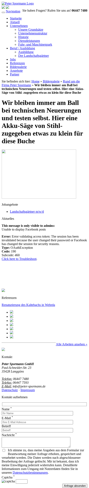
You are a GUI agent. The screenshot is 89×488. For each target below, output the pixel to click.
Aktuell (15, 22)
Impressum (27, 390)
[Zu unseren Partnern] (3, 350)
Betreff (6, 426)
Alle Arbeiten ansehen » (71, 344)
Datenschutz (10, 390)
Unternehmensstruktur (32, 33)
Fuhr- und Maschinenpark (35, 44)
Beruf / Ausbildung (22, 48)
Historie (23, 37)
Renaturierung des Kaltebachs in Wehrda (28, 305)
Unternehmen (19, 26)
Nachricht (9, 435)
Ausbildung (26, 52)
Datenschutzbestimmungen (30, 472)
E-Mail (7, 418)
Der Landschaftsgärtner (33, 55)
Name (7, 409)
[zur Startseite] (18, 3)
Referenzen (17, 63)
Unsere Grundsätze (30, 29)
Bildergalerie (18, 67)
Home (35, 81)
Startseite (16, 18)
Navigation (13, 11)
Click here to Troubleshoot (19, 259)
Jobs (13, 59)
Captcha (8, 477)
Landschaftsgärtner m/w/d (27, 211)
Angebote (16, 70)
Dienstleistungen (29, 40)
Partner (14, 74)
